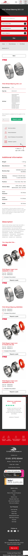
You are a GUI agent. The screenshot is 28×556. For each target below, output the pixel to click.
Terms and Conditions (14, 503)
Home (3, 44)
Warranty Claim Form (14, 499)
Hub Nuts (14, 519)
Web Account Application (14, 501)
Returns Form (14, 497)
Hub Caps (14, 521)
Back (14, 55)
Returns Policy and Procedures (14, 493)
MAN (24, 186)
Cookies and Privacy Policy (14, 553)
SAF (20, 187)
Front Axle (17, 181)
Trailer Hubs (14, 513)
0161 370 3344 (14, 458)
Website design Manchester (10, 555)
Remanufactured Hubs (14, 515)
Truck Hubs (14, 511)
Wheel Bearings (12, 44)
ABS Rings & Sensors (14, 517)
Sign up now (14, 548)
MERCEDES (15, 187)
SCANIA (24, 187)
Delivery (14, 491)
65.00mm (23, 192)
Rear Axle (23, 181)
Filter (14, 38)
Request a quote (17, 119)
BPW (17, 186)
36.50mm (23, 203)
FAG (25, 166)
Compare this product (10, 277)
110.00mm (23, 198)
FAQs (14, 495)
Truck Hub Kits (14, 509)
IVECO (20, 186)
